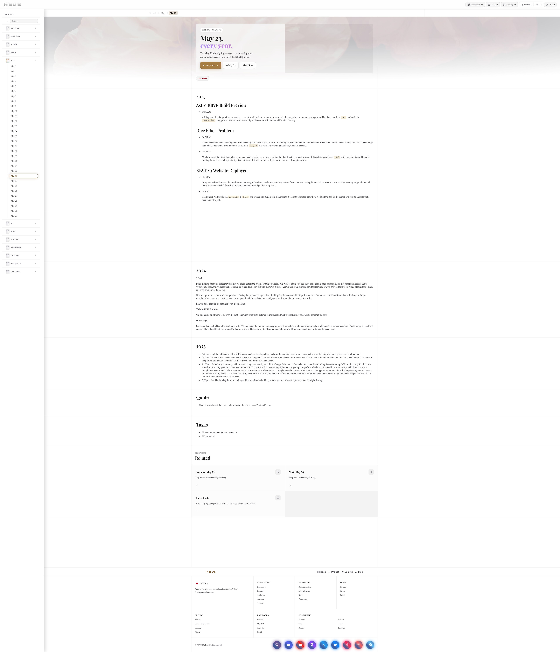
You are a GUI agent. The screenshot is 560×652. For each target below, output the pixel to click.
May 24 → (248, 65)
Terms (342, 591)
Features (341, 627)
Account (260, 599)
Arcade (198, 619)
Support (260, 603)
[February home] (8, 36)
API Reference (304, 591)
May (163, 13)
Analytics (261, 595)
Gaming (198, 627)
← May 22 (231, 65)
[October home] (8, 256)
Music (197, 632)
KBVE (203, 645)
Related (203, 78)
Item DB (260, 619)
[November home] (8, 264)
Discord (302, 619)
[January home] (8, 28)
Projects (260, 591)
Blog (300, 595)
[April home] (8, 52)
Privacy (343, 586)
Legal (342, 595)
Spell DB (260, 627)
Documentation (305, 586)
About (340, 623)
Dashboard (261, 586)
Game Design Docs (202, 623)
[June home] (8, 223)
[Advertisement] (283, 235)
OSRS (259, 632)
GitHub (341, 619)
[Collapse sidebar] (6, 21)
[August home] (8, 239)
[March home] (8, 44)
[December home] (8, 272)
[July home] (8, 231)
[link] (211, 572)
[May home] (8, 60)
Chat (300, 623)
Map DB (260, 623)
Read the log (209, 65)
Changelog (303, 599)
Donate (301, 627)
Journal (153, 13)
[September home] (8, 247)
